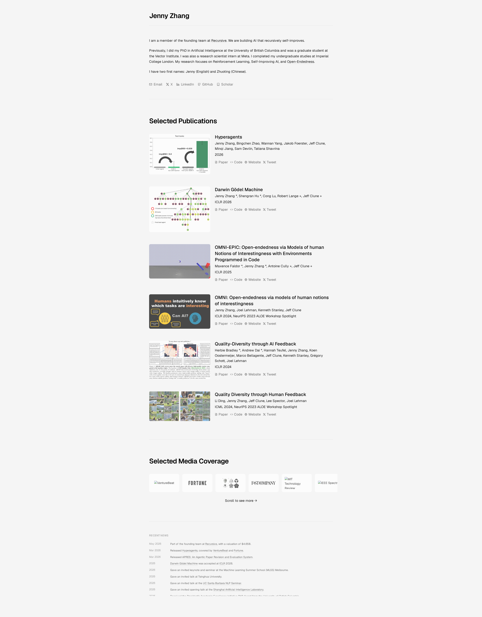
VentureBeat (220, 550)
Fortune (238, 550)
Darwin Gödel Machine (184, 563)
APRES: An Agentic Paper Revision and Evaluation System (217, 557)
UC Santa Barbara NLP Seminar (222, 583)
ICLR (222, 563)
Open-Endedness (300, 61)
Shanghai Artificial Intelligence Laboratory (238, 589)
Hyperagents (190, 550)
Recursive (219, 40)
